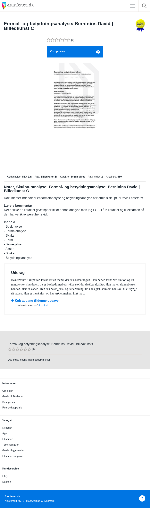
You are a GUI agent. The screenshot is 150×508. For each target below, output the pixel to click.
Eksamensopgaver (12, 456)
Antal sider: (94, 176)
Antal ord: (111, 176)
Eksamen (7, 439)
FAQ (4, 476)
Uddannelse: (14, 176)
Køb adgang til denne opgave (37, 300)
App (4, 433)
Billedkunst (47, 176)
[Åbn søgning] (144, 7)
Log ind (43, 305)
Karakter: (65, 176)
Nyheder (7, 427)
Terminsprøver (10, 444)
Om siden (7, 390)
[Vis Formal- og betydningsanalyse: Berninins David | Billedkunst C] (75, 99)
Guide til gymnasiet (13, 450)
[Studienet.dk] (27, 6)
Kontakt (6, 481)
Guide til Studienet (12, 396)
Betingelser (8, 402)
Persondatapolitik (12, 407)
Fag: (37, 176)
